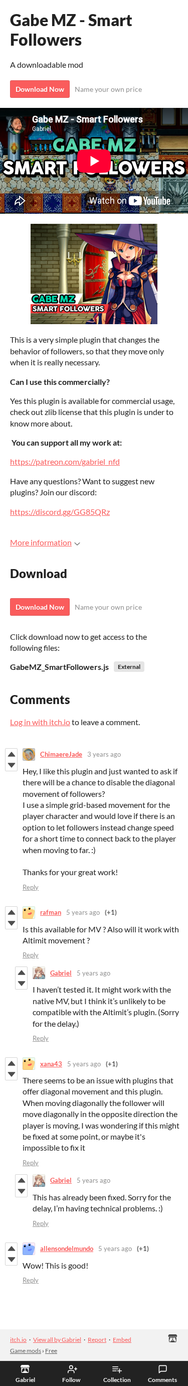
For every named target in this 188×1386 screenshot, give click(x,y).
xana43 (51, 1064)
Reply (31, 887)
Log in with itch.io (40, 722)
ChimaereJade (61, 754)
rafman (50, 912)
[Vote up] (11, 754)
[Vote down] (11, 765)
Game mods (25, 1350)
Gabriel (61, 973)
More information (41, 542)
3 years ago (104, 754)
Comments (162, 1379)
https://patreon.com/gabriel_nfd (65, 461)
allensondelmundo (66, 1248)
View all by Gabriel (57, 1339)
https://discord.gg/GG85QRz (60, 511)
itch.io (18, 1339)
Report (97, 1339)
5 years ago (83, 912)
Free (51, 1350)
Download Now (40, 89)
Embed (122, 1339)
